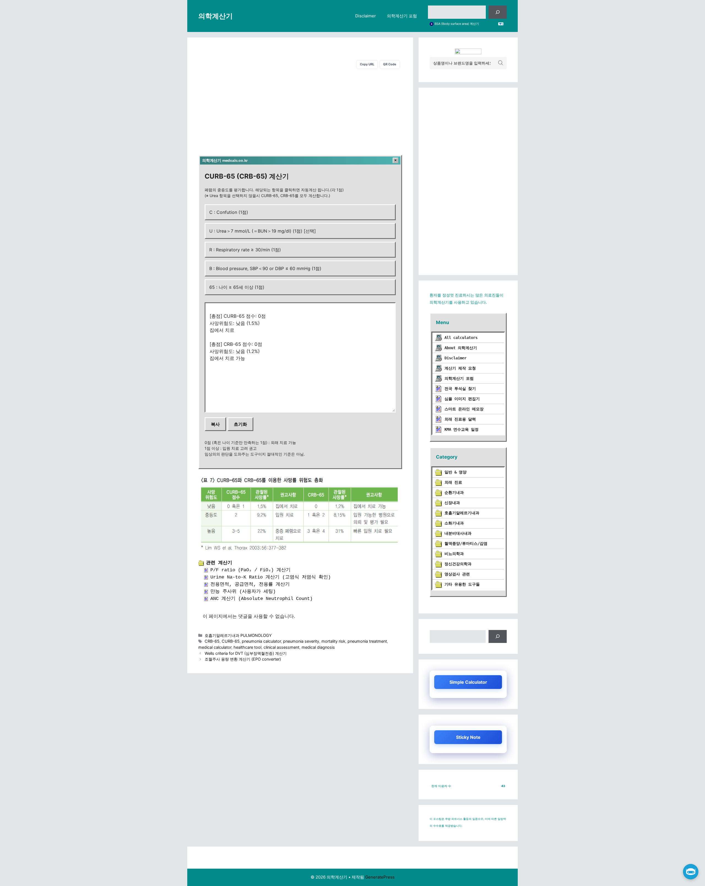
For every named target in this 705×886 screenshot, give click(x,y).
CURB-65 (231, 641)
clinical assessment (281, 647)
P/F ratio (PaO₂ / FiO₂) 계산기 (250, 570)
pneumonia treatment (367, 641)
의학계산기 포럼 (402, 15)
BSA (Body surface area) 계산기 (457, 23)
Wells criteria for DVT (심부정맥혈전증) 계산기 (246, 653)
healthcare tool (247, 647)
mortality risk (333, 641)
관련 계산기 (219, 562)
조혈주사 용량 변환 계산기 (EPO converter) (243, 659)
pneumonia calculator (261, 641)
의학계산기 (215, 16)
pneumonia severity (301, 641)
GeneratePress (380, 877)
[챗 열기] (690, 871)
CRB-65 (212, 641)
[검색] (498, 12)
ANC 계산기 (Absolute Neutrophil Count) (261, 598)
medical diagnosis (318, 647)
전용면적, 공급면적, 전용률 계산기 (250, 584)
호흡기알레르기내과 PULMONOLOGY (238, 635)
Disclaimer (365, 15)
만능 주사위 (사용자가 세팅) (243, 591)
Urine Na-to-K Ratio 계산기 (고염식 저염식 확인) (270, 577)
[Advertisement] (300, 110)
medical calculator (214, 647)
